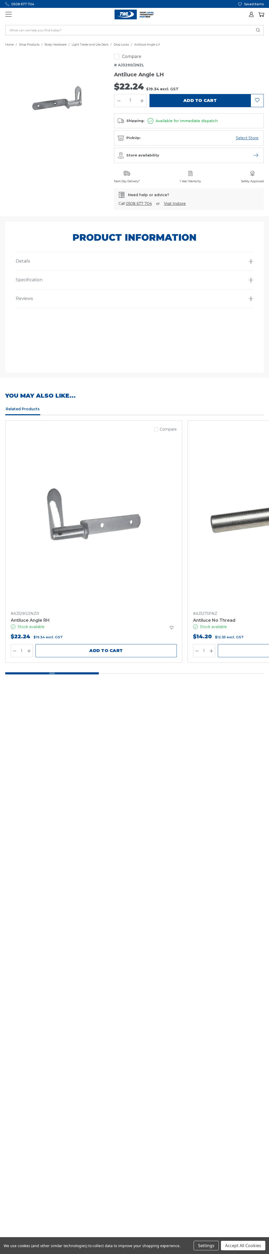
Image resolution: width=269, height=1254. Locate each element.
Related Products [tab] (23, 409)
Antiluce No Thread (214, 620)
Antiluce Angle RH (30, 620)
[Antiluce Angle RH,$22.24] (93, 520)
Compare (131, 56)
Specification (29, 279)
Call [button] (135, 203)
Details (23, 261)
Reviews (24, 298)
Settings (206, 1245)
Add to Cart (106, 650)
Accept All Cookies (243, 1245)
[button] (251, 14)
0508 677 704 (22, 4)
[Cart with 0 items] (261, 14)
